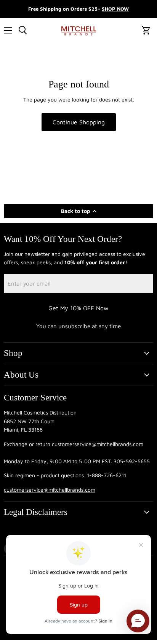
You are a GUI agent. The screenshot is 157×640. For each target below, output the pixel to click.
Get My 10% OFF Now (78, 308)
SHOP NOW (115, 9)
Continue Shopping (79, 122)
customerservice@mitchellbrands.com (49, 489)
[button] (138, 621)
